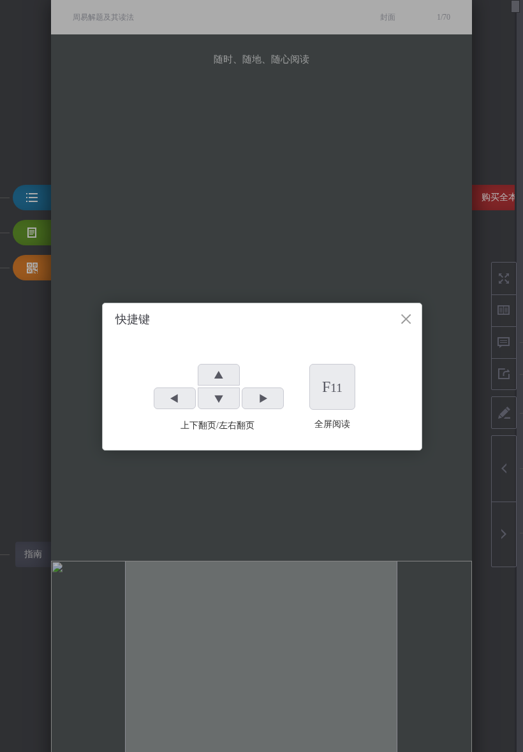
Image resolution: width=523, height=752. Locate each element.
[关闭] (406, 319)
